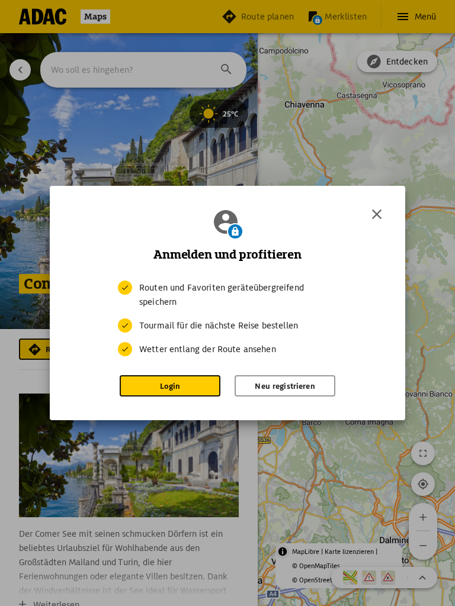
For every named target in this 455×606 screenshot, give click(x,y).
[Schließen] (377, 214)
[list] (227, 318)
